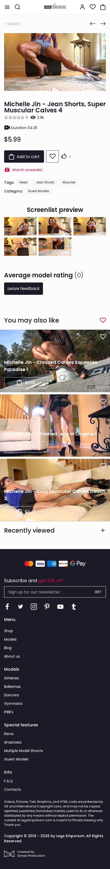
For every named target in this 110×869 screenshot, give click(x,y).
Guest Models (38, 191)
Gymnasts (13, 703)
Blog (8, 647)
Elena (9, 733)
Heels (23, 182)
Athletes (11, 678)
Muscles (69, 182)
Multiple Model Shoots (23, 750)
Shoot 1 (14, 24)
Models (10, 639)
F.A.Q (8, 781)
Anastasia (12, 742)
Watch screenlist (27, 169)
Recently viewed (29, 530)
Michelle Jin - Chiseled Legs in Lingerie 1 (50, 434)
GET (98, 591)
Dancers (11, 695)
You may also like (31, 320)
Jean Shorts (45, 182)
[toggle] (7, 7)
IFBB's (8, 712)
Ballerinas (12, 686)
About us (12, 656)
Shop (8, 630)
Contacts (12, 789)
